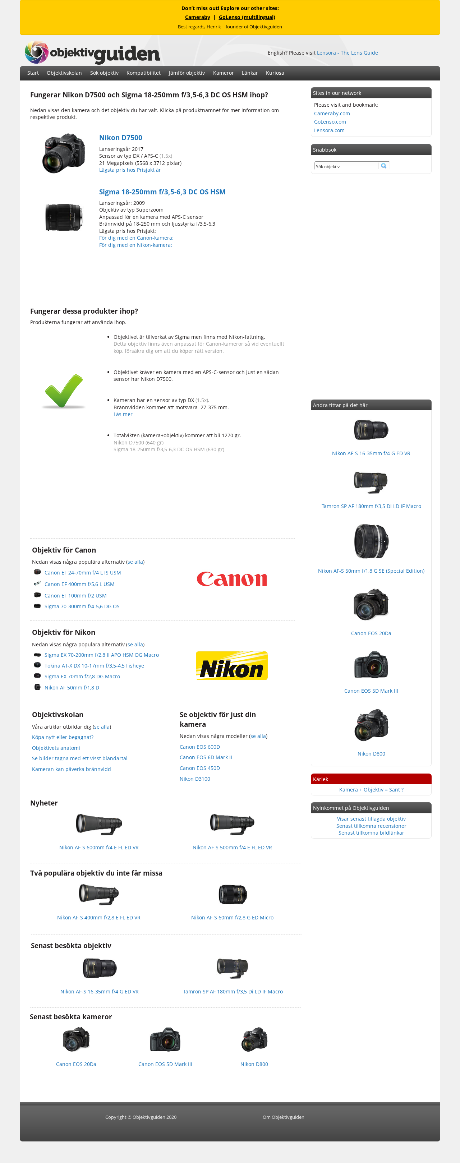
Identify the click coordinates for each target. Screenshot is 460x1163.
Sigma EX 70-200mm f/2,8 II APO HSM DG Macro (102, 654)
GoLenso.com (330, 121)
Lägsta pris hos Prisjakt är (130, 169)
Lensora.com (329, 130)
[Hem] (92, 62)
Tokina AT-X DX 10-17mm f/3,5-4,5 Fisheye (94, 665)
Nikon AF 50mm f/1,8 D (72, 687)
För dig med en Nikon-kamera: (137, 244)
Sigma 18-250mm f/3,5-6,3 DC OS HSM (162, 192)
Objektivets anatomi (56, 747)
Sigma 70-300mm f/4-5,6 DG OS (82, 606)
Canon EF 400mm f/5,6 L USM (80, 584)
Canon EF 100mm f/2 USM (76, 595)
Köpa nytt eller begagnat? (62, 737)
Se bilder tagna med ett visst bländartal (80, 758)
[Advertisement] (161, 276)
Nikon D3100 (195, 778)
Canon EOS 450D (200, 768)
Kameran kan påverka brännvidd (71, 769)
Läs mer (123, 414)
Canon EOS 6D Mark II (206, 757)
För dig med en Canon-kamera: (137, 237)
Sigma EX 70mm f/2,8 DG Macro (82, 676)
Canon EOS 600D (200, 746)
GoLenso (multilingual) (247, 17)
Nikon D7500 (120, 137)
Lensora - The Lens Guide (347, 52)
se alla (135, 561)
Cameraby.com (332, 113)
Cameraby (197, 17)
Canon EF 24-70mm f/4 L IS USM (83, 572)
